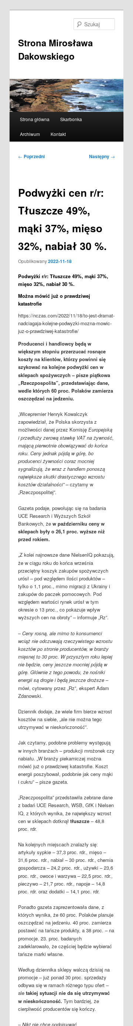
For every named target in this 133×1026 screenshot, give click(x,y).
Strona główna (35, 119)
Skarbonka (71, 119)
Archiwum (30, 134)
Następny (102, 156)
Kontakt (58, 134)
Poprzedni (31, 156)
